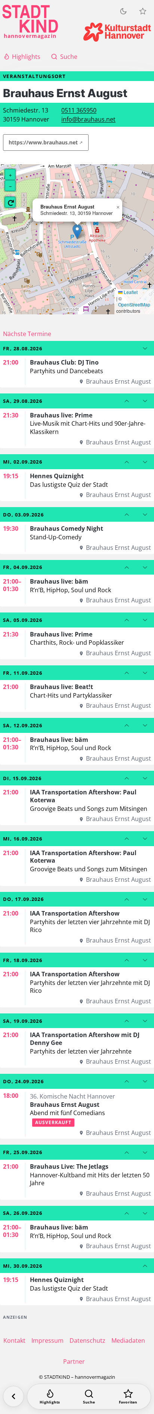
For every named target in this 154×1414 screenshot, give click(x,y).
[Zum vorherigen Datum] (127, 401)
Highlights (26, 57)
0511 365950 (78, 110)
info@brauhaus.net (88, 119)
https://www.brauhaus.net (43, 142)
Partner (74, 1361)
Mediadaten (128, 1340)
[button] (77, 231)
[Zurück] (13, 1396)
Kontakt (14, 1340)
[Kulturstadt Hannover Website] (117, 32)
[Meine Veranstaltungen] (143, 11)
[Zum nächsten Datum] (145, 348)
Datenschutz (87, 1340)
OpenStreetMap (134, 305)
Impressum (47, 1340)
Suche (68, 57)
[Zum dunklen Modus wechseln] (123, 11)
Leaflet (130, 292)
